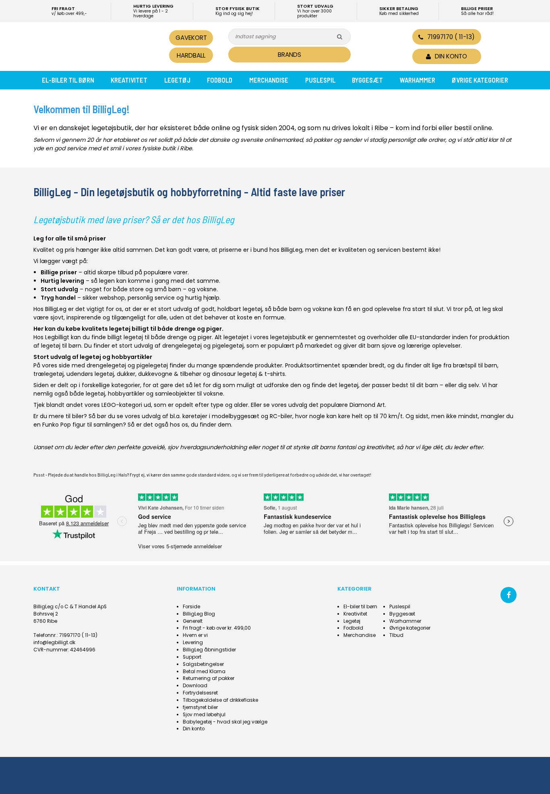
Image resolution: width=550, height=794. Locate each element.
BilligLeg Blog (199, 614)
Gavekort (191, 37)
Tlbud (396, 635)
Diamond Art (367, 405)
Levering (193, 642)
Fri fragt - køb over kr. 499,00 (217, 628)
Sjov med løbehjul (204, 714)
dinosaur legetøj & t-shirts (248, 374)
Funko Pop (56, 425)
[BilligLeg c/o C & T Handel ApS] (89, 45)
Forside (191, 606)
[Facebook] (508, 595)
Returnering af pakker (208, 678)
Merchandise (268, 80)
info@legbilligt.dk (54, 642)
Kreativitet (129, 80)
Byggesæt (367, 80)
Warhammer (417, 80)
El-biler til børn (68, 80)
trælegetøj (48, 374)
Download (195, 685)
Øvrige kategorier (480, 80)
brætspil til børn (475, 365)
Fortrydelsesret (200, 693)
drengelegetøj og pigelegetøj (203, 346)
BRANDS (289, 54)
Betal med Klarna (204, 671)
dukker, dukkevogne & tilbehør (159, 374)
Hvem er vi (195, 635)
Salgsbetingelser (203, 664)
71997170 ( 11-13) (451, 37)
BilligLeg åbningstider (209, 650)
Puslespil (320, 80)
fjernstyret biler (200, 707)
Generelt (193, 621)
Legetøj (177, 80)
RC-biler (281, 416)
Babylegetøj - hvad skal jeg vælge (225, 722)
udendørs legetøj (90, 374)
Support (192, 657)
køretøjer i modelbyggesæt (220, 416)
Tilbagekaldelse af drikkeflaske (220, 700)
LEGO (108, 405)
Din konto (194, 729)
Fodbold (219, 80)
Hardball (191, 55)
